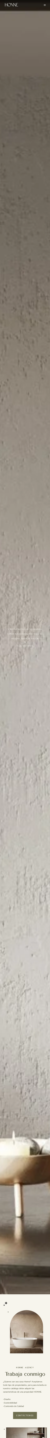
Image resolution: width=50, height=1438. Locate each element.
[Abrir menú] (44, 5)
